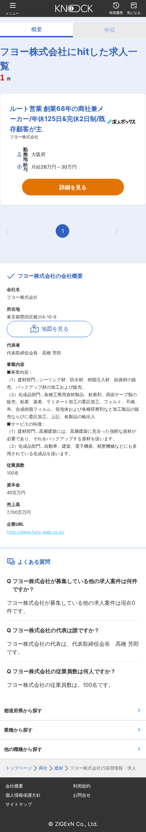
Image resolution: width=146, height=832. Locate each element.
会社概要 (14, 786)
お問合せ (82, 795)
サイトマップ (18, 804)
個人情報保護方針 (23, 795)
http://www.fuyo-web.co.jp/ (36, 532)
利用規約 (82, 786)
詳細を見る (73, 187)
